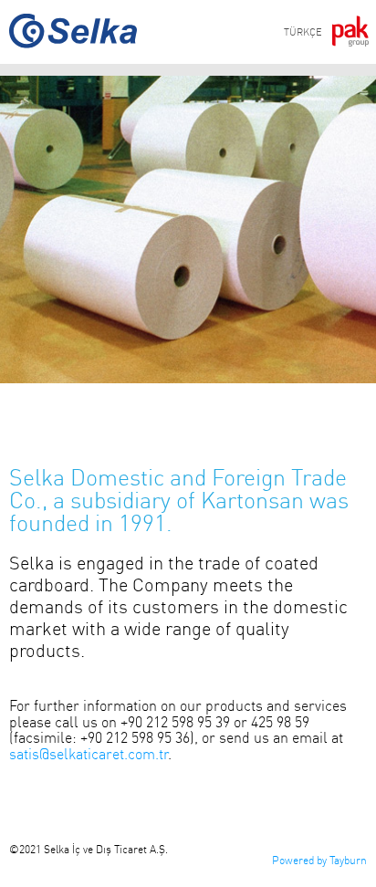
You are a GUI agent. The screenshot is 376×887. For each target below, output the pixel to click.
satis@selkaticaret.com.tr (88, 754)
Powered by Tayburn (319, 860)
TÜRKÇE (303, 32)
